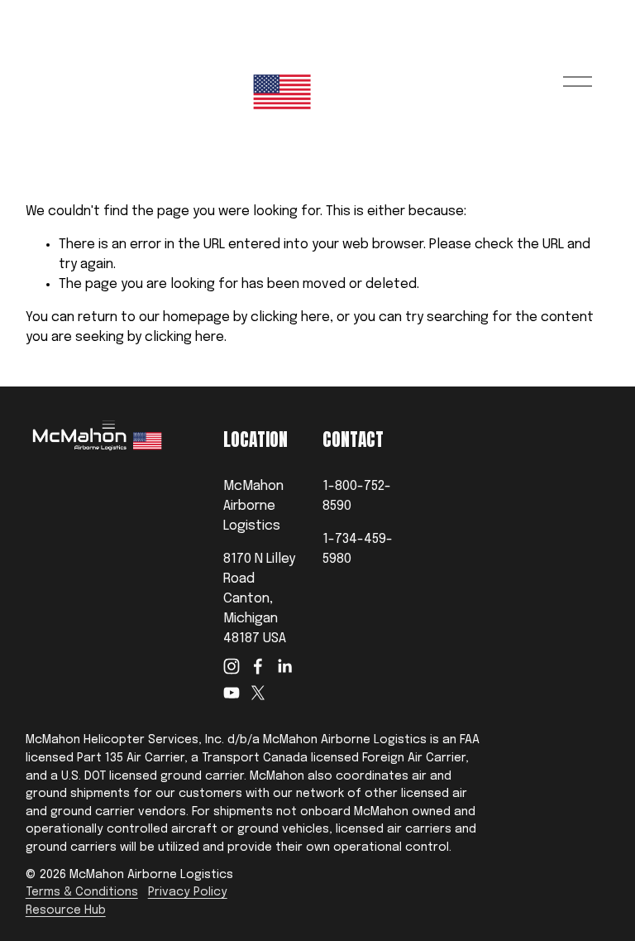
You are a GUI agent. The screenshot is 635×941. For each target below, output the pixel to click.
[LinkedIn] (284, 666)
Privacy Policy (187, 892)
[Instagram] (231, 666)
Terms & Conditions (82, 892)
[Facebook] (258, 666)
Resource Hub (66, 910)
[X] (258, 692)
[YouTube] (231, 692)
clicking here (290, 317)
